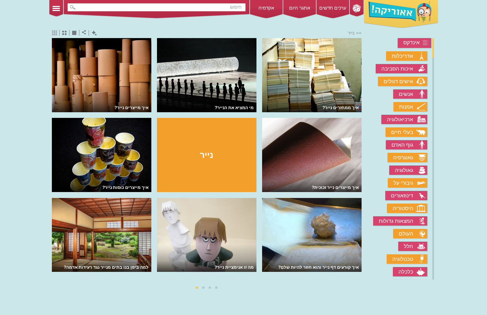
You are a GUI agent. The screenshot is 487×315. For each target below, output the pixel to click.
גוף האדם (402, 145)
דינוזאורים (402, 196)
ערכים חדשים (332, 8)
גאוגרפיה (403, 157)
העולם (406, 234)
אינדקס (411, 42)
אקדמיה (266, 8)
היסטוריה (403, 208)
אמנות (406, 107)
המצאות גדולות (396, 221)
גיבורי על (403, 183)
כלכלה (406, 272)
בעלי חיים (402, 132)
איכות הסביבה (397, 69)
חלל (408, 246)
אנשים (406, 94)
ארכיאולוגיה (400, 119)
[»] (357, 159)
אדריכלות (402, 56)
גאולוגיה (404, 170)
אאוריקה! (401, 14)
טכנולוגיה (402, 259)
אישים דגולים (398, 81)
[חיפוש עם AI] (93, 33)
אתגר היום (299, 8)
